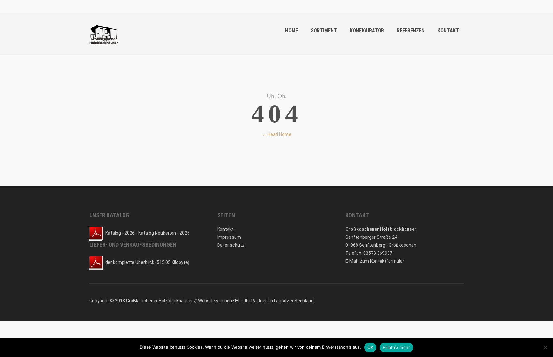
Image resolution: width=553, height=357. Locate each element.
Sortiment (324, 30)
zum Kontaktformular (382, 261)
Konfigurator (367, 30)
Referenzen (411, 30)
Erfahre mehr (396, 347)
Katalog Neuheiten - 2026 (164, 233)
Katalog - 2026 (120, 233)
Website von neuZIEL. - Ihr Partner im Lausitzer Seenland (256, 300)
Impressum (229, 237)
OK (370, 347)
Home (291, 30)
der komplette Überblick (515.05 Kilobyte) (147, 262)
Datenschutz (230, 245)
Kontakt (448, 30)
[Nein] (545, 347)
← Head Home (276, 134)
